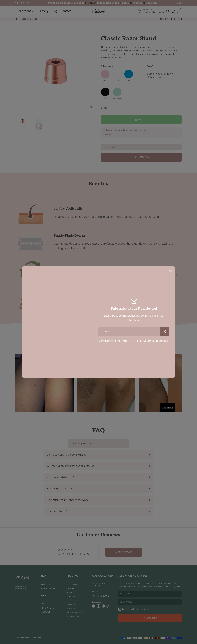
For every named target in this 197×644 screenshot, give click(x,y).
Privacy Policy (110, 341)
